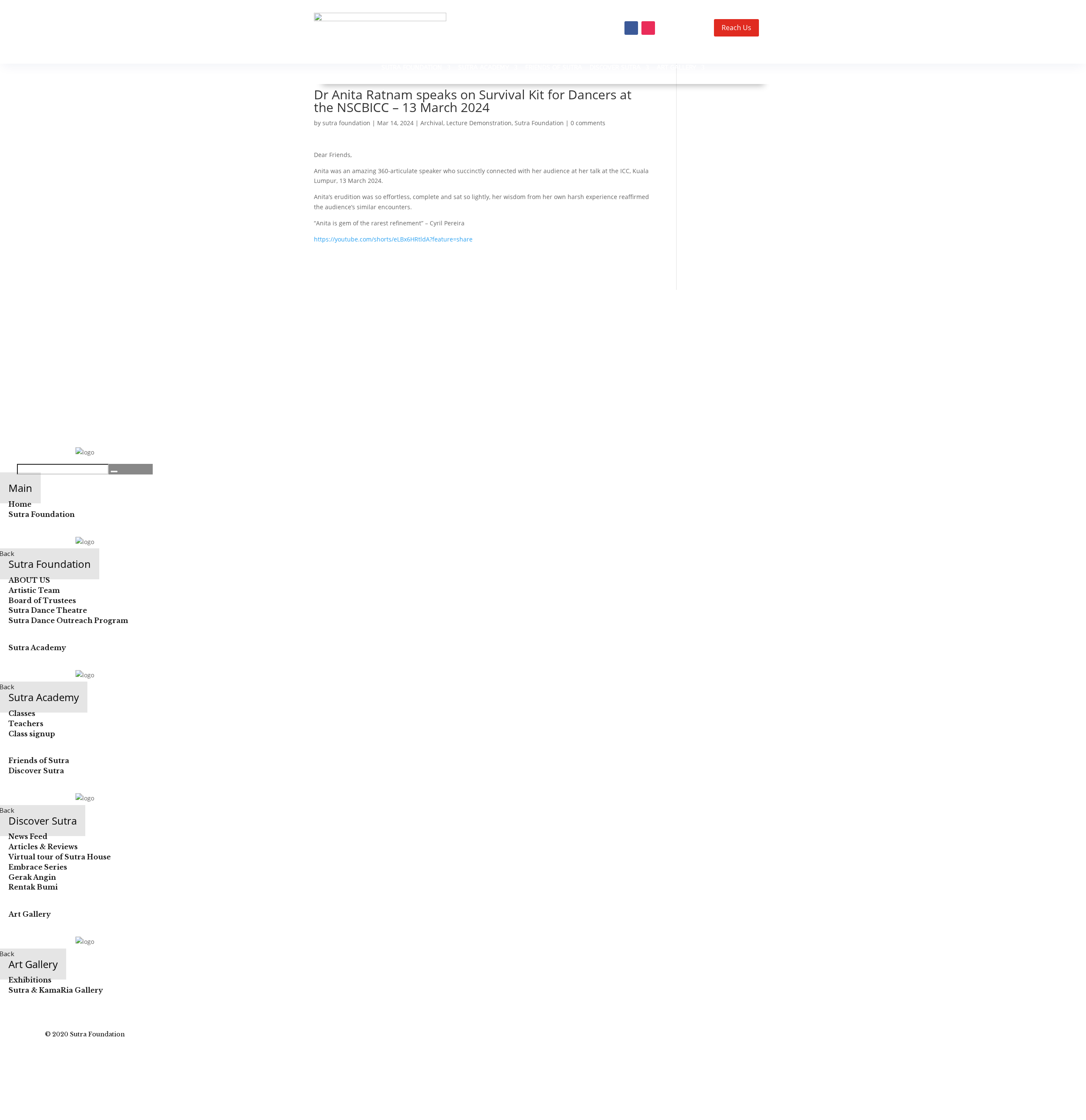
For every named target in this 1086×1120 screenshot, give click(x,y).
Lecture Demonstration (479, 123)
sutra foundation (346, 123)
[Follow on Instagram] (648, 28)
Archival (431, 123)
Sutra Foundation (539, 123)
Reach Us (736, 27)
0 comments (588, 123)
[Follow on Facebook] (631, 28)
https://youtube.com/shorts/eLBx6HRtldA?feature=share (393, 239)
